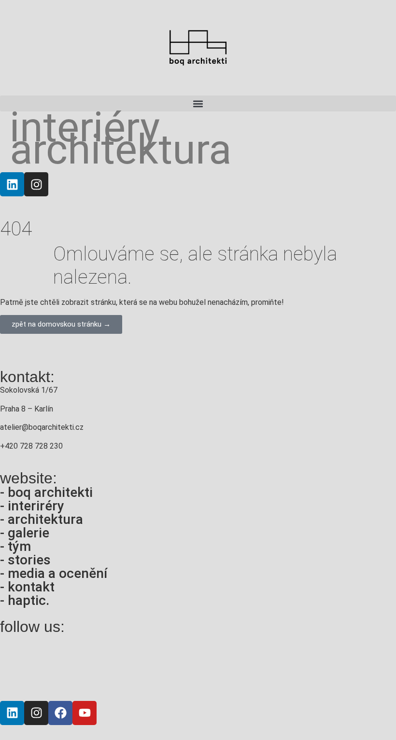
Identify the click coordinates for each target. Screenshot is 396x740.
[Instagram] (36, 184)
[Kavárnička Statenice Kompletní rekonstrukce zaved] (37, 665)
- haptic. (24, 600)
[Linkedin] (12, 184)
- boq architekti (46, 492)
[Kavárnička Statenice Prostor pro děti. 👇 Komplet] (198, 665)
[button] (198, 103)
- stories (25, 560)
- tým (15, 546)
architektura (120, 149)
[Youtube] (84, 713)
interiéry (85, 127)
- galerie (24, 533)
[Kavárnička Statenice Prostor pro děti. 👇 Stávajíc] (118, 665)
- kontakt (27, 587)
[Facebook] (60, 713)
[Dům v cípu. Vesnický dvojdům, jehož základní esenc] (278, 665)
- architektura (41, 519)
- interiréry (32, 506)
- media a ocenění (53, 573)
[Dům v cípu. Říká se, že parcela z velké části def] (358, 665)
